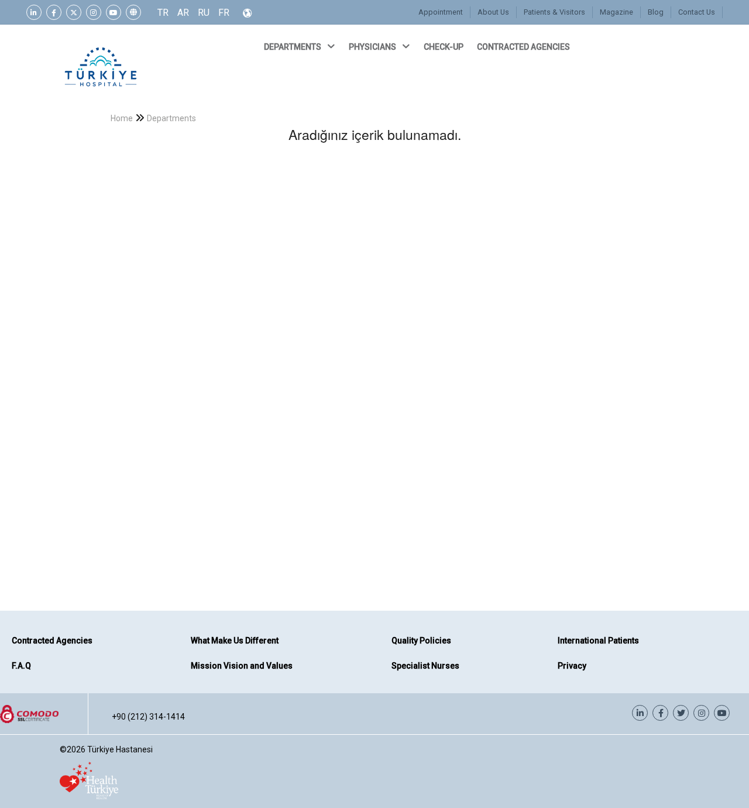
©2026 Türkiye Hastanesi (106, 749)
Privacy (572, 665)
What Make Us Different (235, 640)
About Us (493, 12)
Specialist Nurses (425, 665)
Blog (656, 12)
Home (122, 118)
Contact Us (696, 12)
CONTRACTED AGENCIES (524, 47)
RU (203, 12)
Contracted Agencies (52, 640)
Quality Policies (421, 640)
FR (223, 12)
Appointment (440, 12)
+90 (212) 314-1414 (148, 716)
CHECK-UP (444, 47)
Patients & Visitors (554, 12)
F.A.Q (21, 665)
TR (163, 12)
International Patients (598, 640)
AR (183, 12)
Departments (171, 118)
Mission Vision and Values (242, 665)
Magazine (616, 12)
